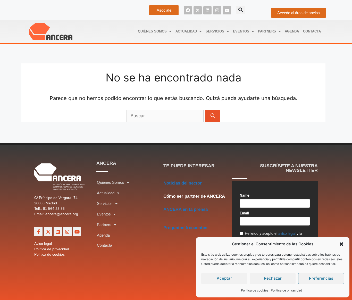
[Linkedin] (207, 10)
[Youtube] (227, 10)
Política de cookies (254, 290)
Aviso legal (43, 243)
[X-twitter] (198, 10)
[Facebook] (188, 10)
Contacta (312, 31)
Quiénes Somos (152, 31)
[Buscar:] (166, 115)
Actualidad (186, 31)
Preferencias (321, 278)
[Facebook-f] (38, 231)
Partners (267, 31)
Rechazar (273, 278)
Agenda (292, 31)
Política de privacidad (286, 290)
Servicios (215, 31)
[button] (341, 244)
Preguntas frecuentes (185, 227)
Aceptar (224, 278)
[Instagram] (217, 10)
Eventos (241, 31)
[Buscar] (212, 116)
